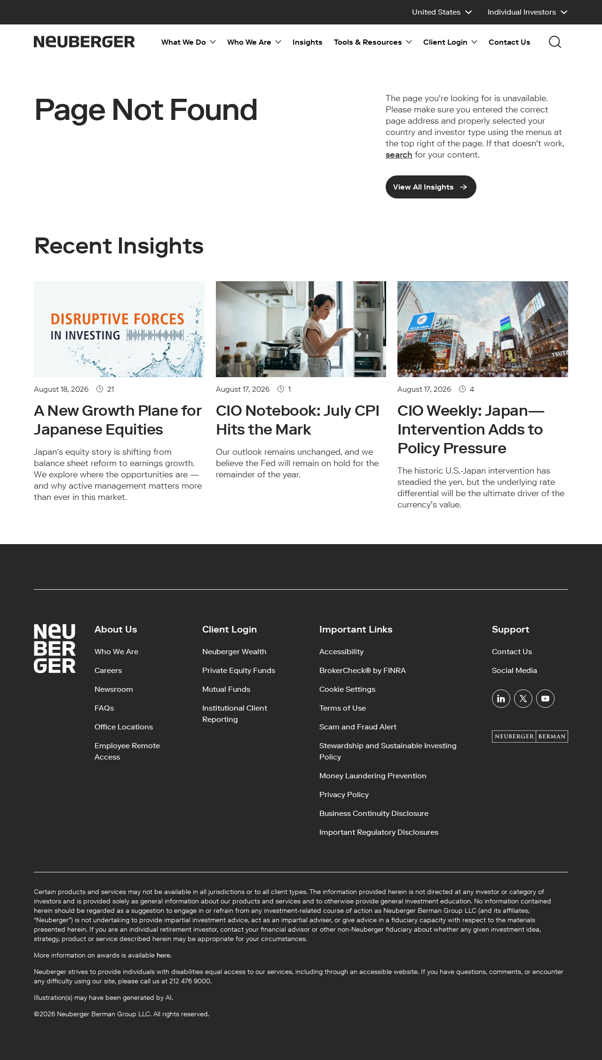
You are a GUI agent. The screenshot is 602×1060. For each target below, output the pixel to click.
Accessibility (341, 651)
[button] (442, 12)
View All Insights (423, 186)
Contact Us (510, 42)
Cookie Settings (347, 689)
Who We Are (116, 651)
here (163, 955)
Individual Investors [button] (522, 12)
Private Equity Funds (238, 670)
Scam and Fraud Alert (357, 726)
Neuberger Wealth (234, 651)
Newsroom (114, 689)
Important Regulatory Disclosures (378, 832)
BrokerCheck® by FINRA (362, 670)
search (399, 155)
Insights (308, 42)
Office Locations (124, 726)
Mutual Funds (226, 689)
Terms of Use (342, 708)
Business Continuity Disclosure (373, 813)
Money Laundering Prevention (373, 775)
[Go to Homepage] (84, 41)
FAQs (104, 708)
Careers (108, 670)
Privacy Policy (344, 794)
